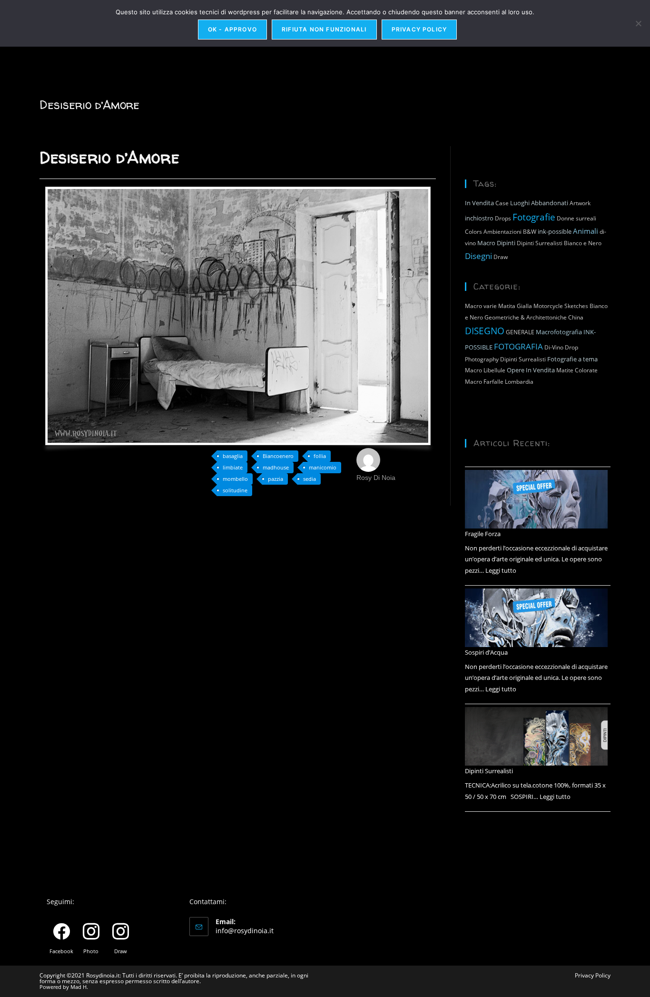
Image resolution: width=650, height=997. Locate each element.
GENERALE (520, 332)
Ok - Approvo (232, 29)
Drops (503, 218)
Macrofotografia (559, 332)
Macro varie (481, 306)
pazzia (275, 478)
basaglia (233, 455)
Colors (473, 232)
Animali (585, 231)
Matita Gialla (515, 306)
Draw (500, 257)
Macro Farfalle (484, 382)
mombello (235, 478)
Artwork (580, 203)
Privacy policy (419, 29)
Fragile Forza (483, 533)
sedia (309, 478)
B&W (529, 232)
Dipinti (506, 243)
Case (502, 203)
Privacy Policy (593, 975)
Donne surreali (576, 218)
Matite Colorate (577, 370)
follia (320, 455)
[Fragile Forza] (536, 499)
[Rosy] (368, 459)
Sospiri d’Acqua (486, 652)
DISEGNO (484, 331)
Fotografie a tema (572, 359)
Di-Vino (553, 347)
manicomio (322, 467)
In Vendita (479, 203)
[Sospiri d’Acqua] (536, 617)
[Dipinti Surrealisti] (536, 736)
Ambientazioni (502, 232)
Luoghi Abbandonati (539, 203)
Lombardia (519, 382)
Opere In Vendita (531, 370)
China (575, 317)
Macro (486, 243)
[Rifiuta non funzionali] (638, 23)
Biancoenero (278, 455)
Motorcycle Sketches (560, 306)
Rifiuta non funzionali (324, 29)
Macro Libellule (485, 370)
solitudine (235, 490)
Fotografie (533, 217)
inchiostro (479, 218)
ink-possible (554, 231)
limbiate (233, 467)
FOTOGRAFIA (518, 346)
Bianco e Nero (582, 243)
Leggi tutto (500, 570)
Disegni (478, 255)
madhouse (276, 467)
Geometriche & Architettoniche (525, 317)
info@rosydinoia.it (245, 930)
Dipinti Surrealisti (539, 243)
